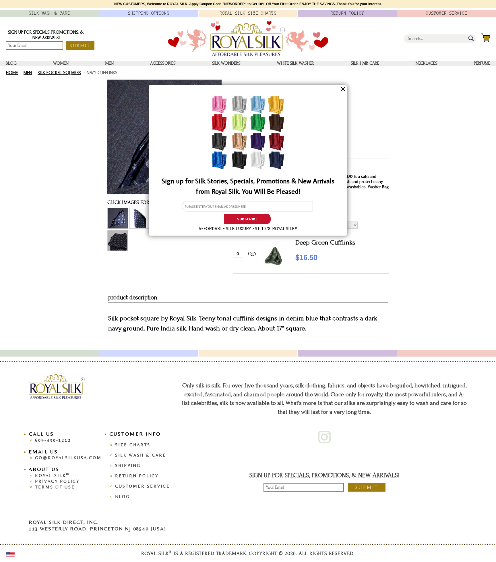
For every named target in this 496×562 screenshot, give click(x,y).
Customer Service (142, 486)
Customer (446, 13)
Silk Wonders (226, 63)
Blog (11, 63)
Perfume (482, 63)
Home (12, 72)
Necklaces (426, 63)
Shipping (128, 465)
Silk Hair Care (365, 63)
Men (109, 63)
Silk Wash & (49, 13)
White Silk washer (295, 63)
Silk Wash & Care (140, 455)
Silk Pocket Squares (59, 72)
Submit (80, 45)
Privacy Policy (57, 481)
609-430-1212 (53, 440)
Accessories (163, 63)
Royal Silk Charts (248, 13)
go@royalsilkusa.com (68, 457)
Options (148, 13)
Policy (347, 13)
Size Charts (132, 444)
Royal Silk (52, 475)
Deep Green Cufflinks (325, 242)
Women (61, 63)
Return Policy (136, 475)
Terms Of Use (55, 486)
